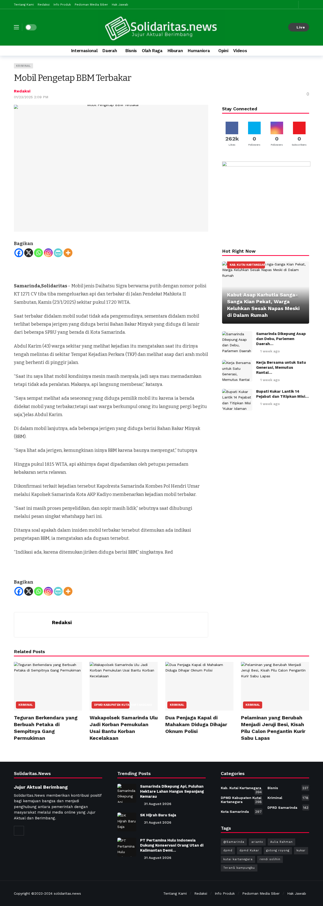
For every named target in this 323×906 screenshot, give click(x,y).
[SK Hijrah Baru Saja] (126, 822)
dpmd (227, 850)
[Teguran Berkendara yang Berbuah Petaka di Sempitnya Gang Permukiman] (48, 686)
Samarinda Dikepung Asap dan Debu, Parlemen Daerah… (281, 338)
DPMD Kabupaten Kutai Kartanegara (111, 705)
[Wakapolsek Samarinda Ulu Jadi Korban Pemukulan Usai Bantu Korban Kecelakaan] (124, 686)
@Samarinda (233, 842)
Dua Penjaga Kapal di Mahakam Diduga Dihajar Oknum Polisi (196, 724)
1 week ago (270, 351)
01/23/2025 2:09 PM (31, 97)
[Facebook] (18, 252)
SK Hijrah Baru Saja (158, 815)
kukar (301, 850)
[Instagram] (48, 252)
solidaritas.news (67, 893)
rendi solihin (270, 859)
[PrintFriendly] (58, 252)
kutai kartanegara (238, 859)
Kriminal (23, 66)
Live (301, 27)
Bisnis (287, 788)
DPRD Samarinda (287, 808)
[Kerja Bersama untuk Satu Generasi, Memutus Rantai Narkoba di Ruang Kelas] (237, 371)
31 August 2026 (157, 804)
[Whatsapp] (38, 252)
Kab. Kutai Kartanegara (247, 264)
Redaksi (22, 91)
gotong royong (277, 850)
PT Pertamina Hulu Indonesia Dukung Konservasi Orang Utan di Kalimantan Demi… (171, 845)
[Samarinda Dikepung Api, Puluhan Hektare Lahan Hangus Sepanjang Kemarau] (126, 793)
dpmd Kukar (249, 850)
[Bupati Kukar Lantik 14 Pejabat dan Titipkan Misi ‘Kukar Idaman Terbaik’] (237, 400)
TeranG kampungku (239, 867)
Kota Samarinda (241, 812)
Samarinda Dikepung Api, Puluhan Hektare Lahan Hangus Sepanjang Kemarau (172, 791)
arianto (257, 842)
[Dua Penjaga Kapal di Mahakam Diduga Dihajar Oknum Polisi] (199, 686)
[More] (68, 252)
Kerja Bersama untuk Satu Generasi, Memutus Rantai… (281, 367)
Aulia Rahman (281, 842)
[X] (28, 252)
